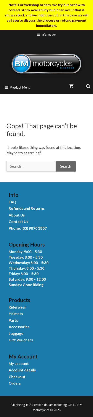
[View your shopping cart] (71, 86)
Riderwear (17, 307)
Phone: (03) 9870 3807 (28, 228)
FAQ (12, 202)
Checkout (17, 376)
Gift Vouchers (21, 340)
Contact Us (18, 221)
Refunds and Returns (27, 208)
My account (19, 363)
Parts (13, 320)
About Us (17, 215)
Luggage (16, 333)
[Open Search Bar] (86, 86)
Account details (22, 370)
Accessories (19, 327)
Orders (15, 383)
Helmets (16, 313)
